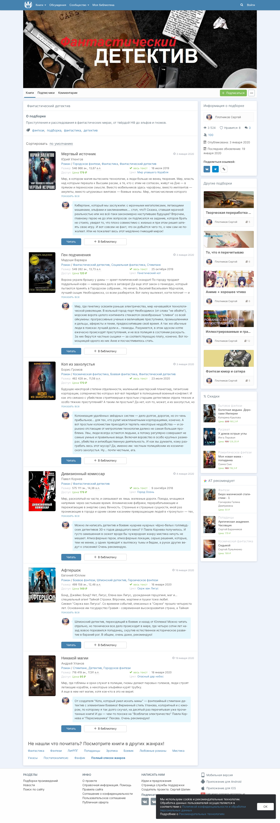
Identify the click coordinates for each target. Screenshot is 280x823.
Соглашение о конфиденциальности (107, 793)
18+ (203, 794)
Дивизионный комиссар (83, 474)
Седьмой (224, 545)
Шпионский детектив (111, 580)
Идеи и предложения (156, 780)
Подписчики (46, 92)
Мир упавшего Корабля (152, 172)
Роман (65, 163)
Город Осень (145, 492)
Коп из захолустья (78, 364)
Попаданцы (92, 750)
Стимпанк (154, 264)
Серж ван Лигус (147, 588)
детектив (91, 130)
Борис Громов (71, 369)
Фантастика (110, 163)
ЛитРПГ (73, 750)
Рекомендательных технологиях (202, 814)
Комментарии (67, 92)
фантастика (72, 130)
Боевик (129, 750)
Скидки (213, 396)
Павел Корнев (71, 479)
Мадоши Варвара (74, 260)
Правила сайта (92, 789)
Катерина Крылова (229, 417)
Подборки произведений (40, 780)
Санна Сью (225, 464)
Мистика (178, 750)
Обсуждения (57, 5)
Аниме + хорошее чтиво (226, 292)
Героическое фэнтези (143, 580)
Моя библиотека (103, 5)
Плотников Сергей (228, 117)
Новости (29, 785)
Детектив (95, 668)
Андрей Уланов (72, 663)
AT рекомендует (221, 481)
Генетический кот (149, 273)
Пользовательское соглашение (104, 798)
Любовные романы (153, 750)
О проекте (89, 780)
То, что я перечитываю (225, 252)
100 (210, 135)
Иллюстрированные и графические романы (242, 331)
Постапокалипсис (56, 758)
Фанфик (79, 758)
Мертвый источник (78, 154)
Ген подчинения (76, 255)
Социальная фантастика (128, 264)
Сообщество (78, 5)
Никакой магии (74, 658)
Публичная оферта (95, 802)
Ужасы (33, 758)
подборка (54, 130)
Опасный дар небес (150, 676)
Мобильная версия (219, 775)
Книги (40, 5)
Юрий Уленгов (72, 159)
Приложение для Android (223, 781)
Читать (71, 241)
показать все (70, 196)
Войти (251, 5)
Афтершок (71, 570)
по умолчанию (61, 144)
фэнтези (38, 130)
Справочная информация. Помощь (106, 785)
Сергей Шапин (180, 789)
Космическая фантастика (91, 374)
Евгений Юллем (73, 575)
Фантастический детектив (138, 163)
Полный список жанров (108, 758)
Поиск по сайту (33, 789)
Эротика (112, 750)
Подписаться (235, 93)
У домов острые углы (232, 433)
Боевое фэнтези (84, 580)
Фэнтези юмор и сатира (225, 371)
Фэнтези (56, 750)
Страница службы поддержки (162, 785)
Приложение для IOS (221, 788)
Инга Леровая (226, 437)
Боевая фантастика (123, 374)
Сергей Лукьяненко (230, 549)
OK (265, 806)
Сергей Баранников (230, 529)
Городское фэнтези (86, 163)
